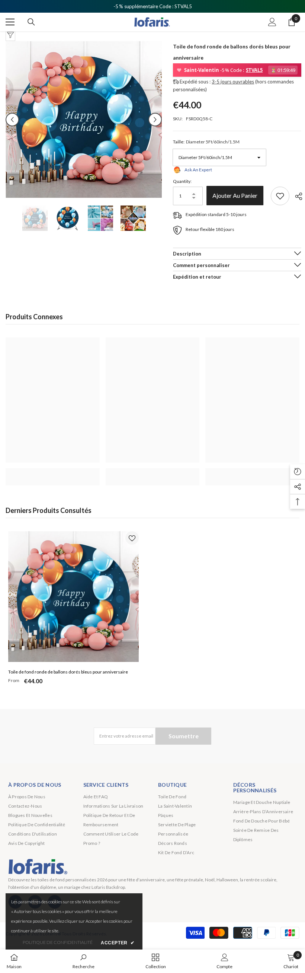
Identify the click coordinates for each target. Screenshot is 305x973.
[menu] (10, 22)
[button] (12, 119)
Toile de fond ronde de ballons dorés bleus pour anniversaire (68, 672)
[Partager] (295, 196)
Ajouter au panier (236, 195)
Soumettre (183, 735)
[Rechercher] (31, 22)
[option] (84, 119)
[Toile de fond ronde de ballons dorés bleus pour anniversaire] (73, 596)
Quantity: (182, 181)
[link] (53, 472)
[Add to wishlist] (280, 196)
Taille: (206, 142)
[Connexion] (272, 22)
